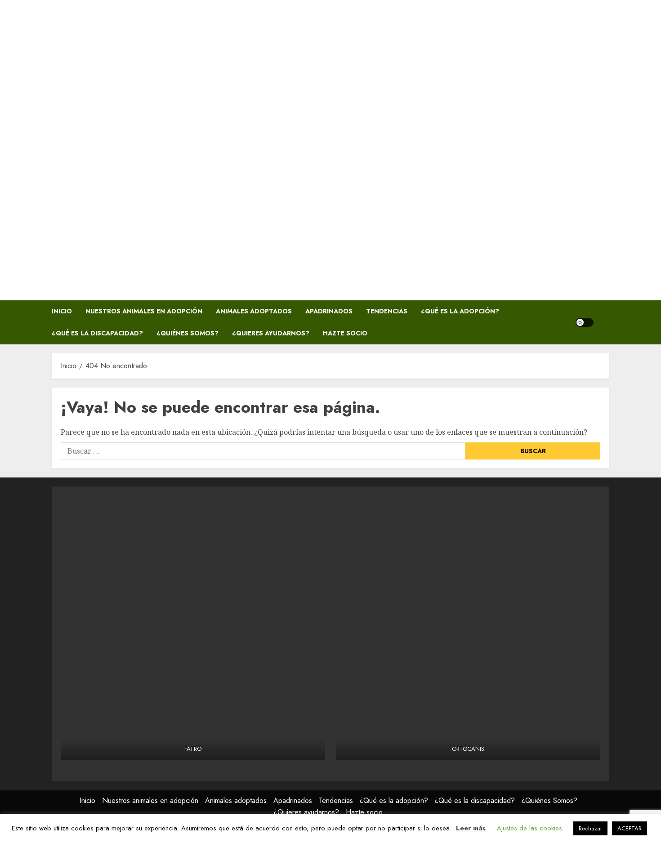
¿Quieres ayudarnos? (270, 333)
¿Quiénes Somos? (187, 333)
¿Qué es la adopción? (460, 311)
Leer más (471, 828)
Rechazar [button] (590, 828)
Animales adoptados (254, 311)
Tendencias (386, 311)
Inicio (62, 311)
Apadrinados (329, 311)
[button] (603, 322)
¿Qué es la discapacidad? (97, 333)
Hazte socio (345, 333)
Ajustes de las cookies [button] (529, 828)
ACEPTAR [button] (629, 828)
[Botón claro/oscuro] (585, 322)
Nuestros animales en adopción (143, 311)
